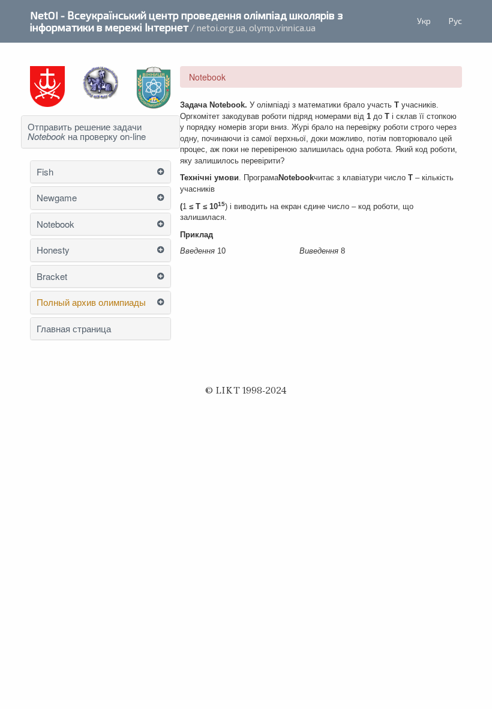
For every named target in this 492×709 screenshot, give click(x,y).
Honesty (53, 250)
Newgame (57, 198)
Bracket (52, 277)
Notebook (55, 224)
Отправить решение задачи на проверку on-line (87, 132)
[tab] (100, 132)
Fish (45, 172)
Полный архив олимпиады (91, 302)
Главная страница (74, 329)
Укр (424, 21)
